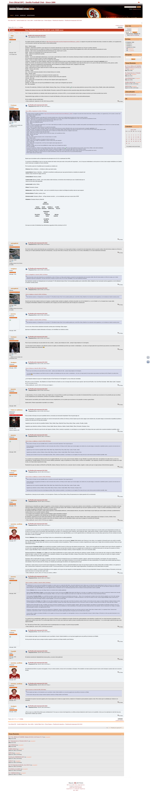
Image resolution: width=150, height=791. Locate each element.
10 (129, 137)
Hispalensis (131, 49)
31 (129, 143)
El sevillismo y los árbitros (15, 769)
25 (131, 141)
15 (140, 137)
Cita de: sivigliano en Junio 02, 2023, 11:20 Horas (36, 294)
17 (129, 139)
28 (138, 141)
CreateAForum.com (78, 786)
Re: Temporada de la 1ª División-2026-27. (18, 741)
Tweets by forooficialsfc (130, 94)
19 (133, 139)
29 (140, 141)
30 (126, 143)
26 (133, 141)
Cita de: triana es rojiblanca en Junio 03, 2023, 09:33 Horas (38, 441)
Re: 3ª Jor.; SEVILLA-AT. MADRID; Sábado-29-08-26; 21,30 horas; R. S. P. (26, 737)
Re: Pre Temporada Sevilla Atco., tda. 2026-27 (19, 765)
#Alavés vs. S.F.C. (137, 9)
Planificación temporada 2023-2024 (37, 35)
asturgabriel (14, 243)
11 (131, 137)
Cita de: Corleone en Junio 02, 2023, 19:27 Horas (36, 368)
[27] (136, 141)
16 (126, 139)
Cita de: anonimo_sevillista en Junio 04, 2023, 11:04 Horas (38, 582)
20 (135, 139)
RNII (12, 36)
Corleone (13, 105)
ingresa (26, 7)
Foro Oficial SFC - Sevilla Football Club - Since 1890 (32, 2)
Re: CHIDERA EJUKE (14, 773)
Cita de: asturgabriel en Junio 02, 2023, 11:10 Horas (37, 274)
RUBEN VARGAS (13, 749)
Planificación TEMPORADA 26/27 (16, 757)
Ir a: (107, 727)
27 (18, 27)
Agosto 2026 (133, 129)
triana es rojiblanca (16, 410)
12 (133, 137)
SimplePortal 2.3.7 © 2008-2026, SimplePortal (75, 788)
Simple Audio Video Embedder (76, 787)
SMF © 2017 (74, 784)
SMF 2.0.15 (69, 784)
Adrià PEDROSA (12, 745)
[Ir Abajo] (148, 361)
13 (135, 137)
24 (129, 141)
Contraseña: (128, 30)
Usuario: (129, 29)
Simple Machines (81, 784)
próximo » (122, 25)
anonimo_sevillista (16, 524)
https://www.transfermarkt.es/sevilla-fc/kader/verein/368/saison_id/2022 (63, 41)
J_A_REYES (131, 50)
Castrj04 (13, 651)
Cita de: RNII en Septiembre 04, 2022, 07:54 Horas (36, 111)
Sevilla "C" (11, 761)
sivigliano (14, 268)
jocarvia (13, 314)
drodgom (13, 362)
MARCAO (11, 753)
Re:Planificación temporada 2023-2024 (37, 105)
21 (138, 139)
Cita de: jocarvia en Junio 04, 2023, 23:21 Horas (36, 689)
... (17, 27)
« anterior (117, 25)
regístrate (31, 7)
